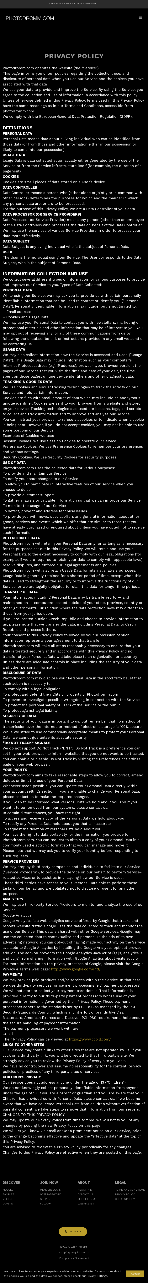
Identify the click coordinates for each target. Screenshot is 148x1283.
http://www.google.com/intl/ (76, 969)
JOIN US (75, 1231)
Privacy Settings (97, 1275)
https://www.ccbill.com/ (90, 1039)
